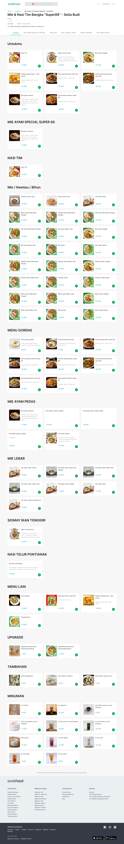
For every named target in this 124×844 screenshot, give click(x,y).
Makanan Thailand (40, 807)
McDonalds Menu (13, 805)
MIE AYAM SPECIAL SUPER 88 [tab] (34, 33)
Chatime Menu (12, 794)
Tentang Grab (66, 792)
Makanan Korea (39, 805)
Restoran (18, 11)
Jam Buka (10, 23)
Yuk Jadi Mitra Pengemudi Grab (98, 799)
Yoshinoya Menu (12, 816)
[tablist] (62, 32)
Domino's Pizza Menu (14, 796)
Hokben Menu (12, 799)
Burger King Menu (13, 792)
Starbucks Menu (12, 814)
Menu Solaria (11, 812)
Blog (63, 799)
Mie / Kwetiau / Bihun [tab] (68, 33)
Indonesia (10, 829)
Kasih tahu (71, 772)
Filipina (17, 829)
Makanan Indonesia (40, 799)
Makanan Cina (39, 792)
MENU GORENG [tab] (86, 33)
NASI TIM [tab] (53, 33)
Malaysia (45, 829)
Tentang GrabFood (68, 794)
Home (9, 11)
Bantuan (91, 792)
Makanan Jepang (40, 803)
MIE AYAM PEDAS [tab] (103, 33)
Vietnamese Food (40, 809)
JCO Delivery (12, 801)
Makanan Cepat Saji (41, 794)
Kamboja (10, 831)
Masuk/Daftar (106, 4)
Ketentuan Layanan (13, 838)
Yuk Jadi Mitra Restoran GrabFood (99, 796)
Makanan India (39, 796)
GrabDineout (66, 796)
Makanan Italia (39, 801)
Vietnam (30, 829)
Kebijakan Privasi (26, 838)
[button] (41, 4)
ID (113, 4)
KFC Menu (11, 803)
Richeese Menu (12, 809)
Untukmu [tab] (16, 33)
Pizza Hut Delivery (13, 807)
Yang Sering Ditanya (95, 794)
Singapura (38, 829)
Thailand (23, 829)
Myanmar (53, 829)
